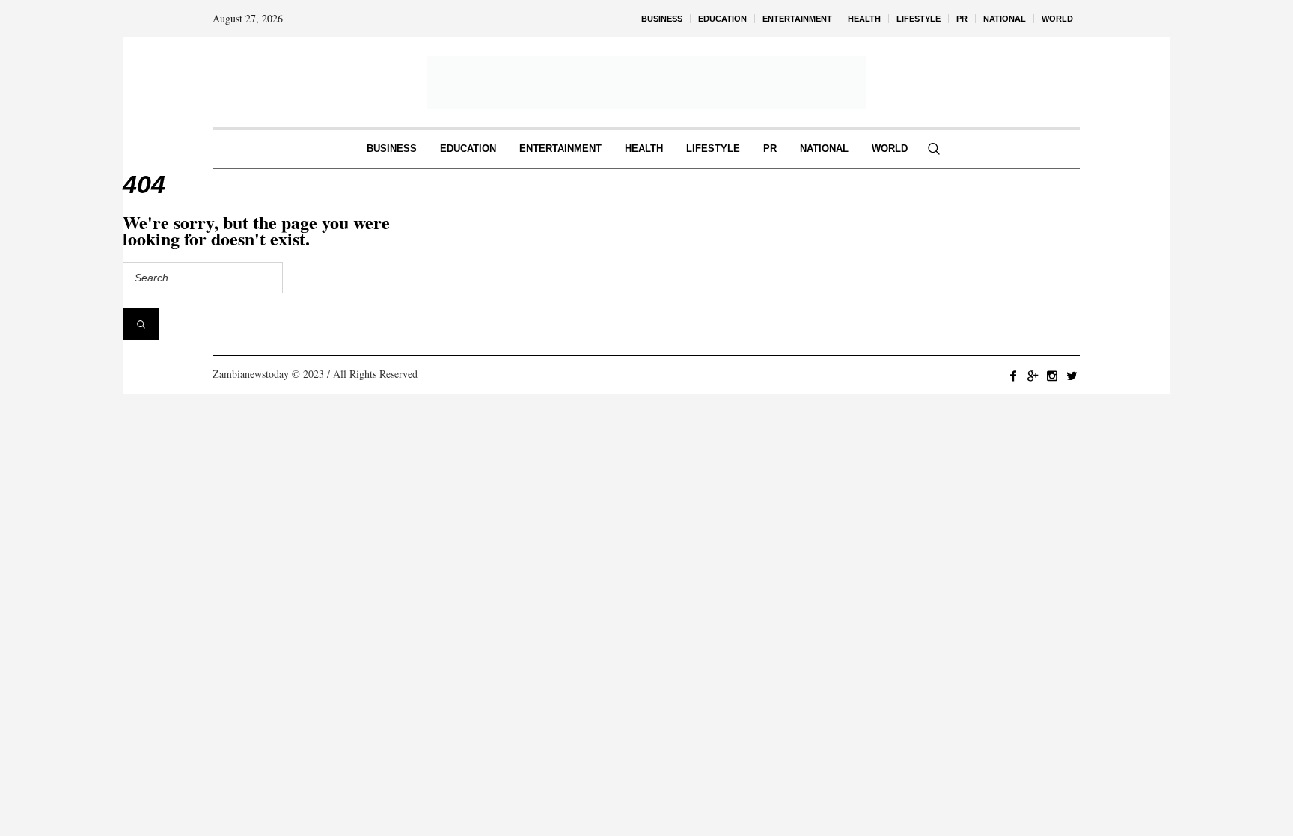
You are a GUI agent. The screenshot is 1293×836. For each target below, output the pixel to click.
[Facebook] (1013, 376)
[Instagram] (1052, 376)
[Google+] (1033, 376)
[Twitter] (1071, 376)
